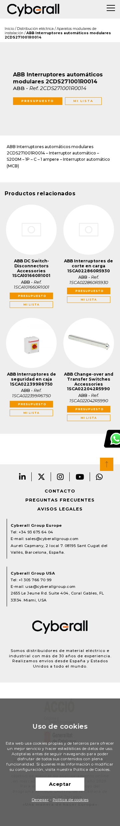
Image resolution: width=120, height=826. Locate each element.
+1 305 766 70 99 (35, 580)
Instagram (60, 476)
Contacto (60, 491)
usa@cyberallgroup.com (50, 586)
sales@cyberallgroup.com (52, 538)
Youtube (80, 476)
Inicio (9, 29)
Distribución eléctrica (35, 29)
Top (106, 464)
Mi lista (83, 101)
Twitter (41, 476)
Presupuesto (37, 101)
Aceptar (60, 784)
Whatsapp (99, 476)
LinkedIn (22, 476)
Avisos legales (60, 508)
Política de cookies (71, 799)
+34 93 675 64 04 (36, 532)
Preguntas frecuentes (60, 500)
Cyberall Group (33, 9)
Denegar (40, 799)
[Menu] (111, 8)
